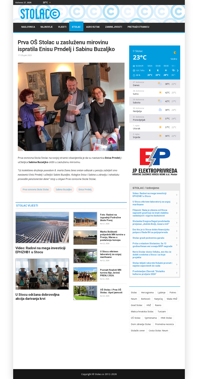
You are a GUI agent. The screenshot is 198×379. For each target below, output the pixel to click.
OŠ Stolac (136, 317)
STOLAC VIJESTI (27, 205)
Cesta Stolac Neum (158, 330)
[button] (137, 70)
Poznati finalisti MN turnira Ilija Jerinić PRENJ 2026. (110, 273)
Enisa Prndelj (85, 189)
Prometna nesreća (164, 324)
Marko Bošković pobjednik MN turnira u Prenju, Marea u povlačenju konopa (112, 235)
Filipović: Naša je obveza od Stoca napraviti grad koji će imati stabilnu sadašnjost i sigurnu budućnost (150, 213)
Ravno (158, 305)
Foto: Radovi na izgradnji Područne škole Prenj (110, 217)
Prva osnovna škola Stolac (36, 189)
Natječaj (158, 298)
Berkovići (145, 298)
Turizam (162, 311)
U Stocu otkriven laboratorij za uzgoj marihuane (110, 254)
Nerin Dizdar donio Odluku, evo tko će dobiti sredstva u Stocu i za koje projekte (152, 255)
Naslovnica (28, 27)
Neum (134, 298)
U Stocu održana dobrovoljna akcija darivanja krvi (37, 297)
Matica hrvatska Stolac (142, 311)
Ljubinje (162, 292)
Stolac (76, 27)
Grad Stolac (136, 305)
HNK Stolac (166, 317)
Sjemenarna (151, 317)
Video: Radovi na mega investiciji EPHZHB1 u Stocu (40, 250)
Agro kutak (93, 27)
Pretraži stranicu (138, 27)
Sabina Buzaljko (64, 189)
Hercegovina (147, 292)
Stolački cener (138, 330)
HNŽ (148, 305)
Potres (173, 292)
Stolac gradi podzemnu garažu (148, 238)
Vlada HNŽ (172, 298)
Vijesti (62, 27)
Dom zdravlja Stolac (141, 324)
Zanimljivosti (113, 27)
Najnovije (47, 27)
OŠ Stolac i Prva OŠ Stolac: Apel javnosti (111, 291)
